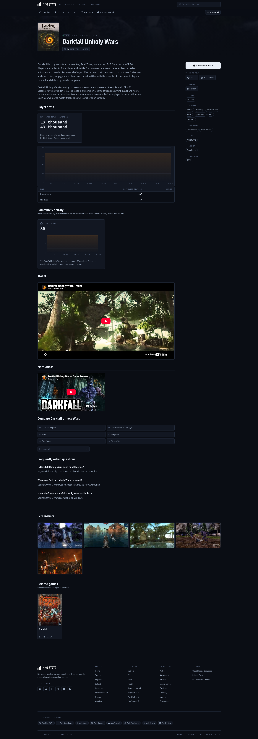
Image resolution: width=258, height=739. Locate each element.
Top (219, 735)
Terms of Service (185, 735)
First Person (192, 129)
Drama (163, 697)
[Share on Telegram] (63, 689)
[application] (106, 166)
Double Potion (65, 735)
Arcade (163, 679)
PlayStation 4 (133, 701)
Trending (46, 12)
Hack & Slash (212, 110)
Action (189, 110)
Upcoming (88, 12)
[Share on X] (40, 689)
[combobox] (63, 449)
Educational (165, 701)
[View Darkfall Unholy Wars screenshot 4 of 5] (198, 535)
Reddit (193, 89)
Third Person (206, 129)
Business (164, 688)
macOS (131, 684)
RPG (210, 114)
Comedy (163, 692)
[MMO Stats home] (47, 4)
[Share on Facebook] (51, 689)
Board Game (165, 684)
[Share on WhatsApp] (57, 689)
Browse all (214, 12)
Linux (130, 679)
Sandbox (190, 119)
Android (131, 671)
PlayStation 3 (133, 697)
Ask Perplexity (133, 723)
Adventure (164, 675)
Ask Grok (83, 723)
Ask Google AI (66, 723)
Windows (191, 99)
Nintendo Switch (134, 688)
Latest (74, 12)
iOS (129, 675)
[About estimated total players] (67, 117)
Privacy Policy (204, 735)
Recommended (107, 12)
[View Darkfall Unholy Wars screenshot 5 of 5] (60, 561)
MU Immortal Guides (201, 679)
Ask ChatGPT (47, 723)
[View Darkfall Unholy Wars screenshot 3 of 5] (152, 535)
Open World (200, 114)
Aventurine (191, 140)
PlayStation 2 (133, 692)
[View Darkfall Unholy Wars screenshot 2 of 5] (106, 535)
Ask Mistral (115, 723)
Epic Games (209, 77)
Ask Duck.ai (166, 723)
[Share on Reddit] (45, 689)
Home (97, 671)
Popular (61, 12)
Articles (98, 701)
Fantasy (199, 110)
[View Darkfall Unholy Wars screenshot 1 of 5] (60, 535)
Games (98, 697)
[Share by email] (69, 689)
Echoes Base (197, 675)
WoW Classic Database (202, 671)
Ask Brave (150, 723)
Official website (204, 65)
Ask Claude (98, 723)
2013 (189, 160)
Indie (189, 114)
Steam (193, 77)
